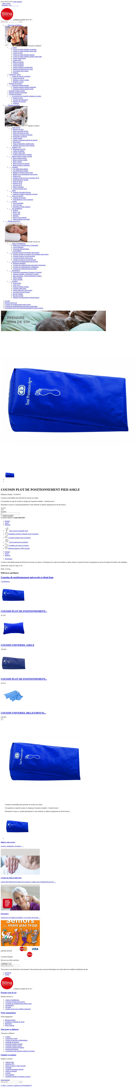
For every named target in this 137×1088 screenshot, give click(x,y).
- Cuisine (8, 1073)
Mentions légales (10, 1020)
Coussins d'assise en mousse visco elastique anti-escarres (31, 254)
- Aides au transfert (11, 1071)
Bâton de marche (18, 62)
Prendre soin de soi (12, 221)
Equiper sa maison (12, 105)
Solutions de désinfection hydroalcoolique (26, 297)
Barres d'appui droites (20, 158)
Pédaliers (16, 216)
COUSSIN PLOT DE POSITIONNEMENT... (24, 611)
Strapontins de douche (20, 136)
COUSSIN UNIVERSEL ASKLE (17, 645)
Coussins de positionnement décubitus (25, 269)
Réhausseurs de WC (19, 149)
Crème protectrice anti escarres (22, 290)
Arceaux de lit (17, 185)
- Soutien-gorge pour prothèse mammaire (18, 1009)
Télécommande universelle (21, 219)
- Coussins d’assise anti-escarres (15, 1002)
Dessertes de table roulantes (21, 207)
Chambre (13, 167)
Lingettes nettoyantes (19, 288)
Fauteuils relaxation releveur (22, 192)
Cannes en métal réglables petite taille (25, 51)
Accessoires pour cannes (20, 71)
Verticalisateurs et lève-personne (23, 199)
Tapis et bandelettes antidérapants (23, 144)
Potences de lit (17, 183)
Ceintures (16, 103)
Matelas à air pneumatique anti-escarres (25, 174)
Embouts (15, 73)
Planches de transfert (19, 101)
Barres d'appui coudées (20, 160)
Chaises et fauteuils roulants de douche (25, 140)
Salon (12, 190)
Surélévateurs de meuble (20, 180)
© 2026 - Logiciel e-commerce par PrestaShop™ (16, 1085)
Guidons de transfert (19, 198)
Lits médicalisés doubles (20, 171)
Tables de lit (16, 176)
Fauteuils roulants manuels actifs (23, 89)
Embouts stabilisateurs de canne (23, 69)
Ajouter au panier (7, 516)
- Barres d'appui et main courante (15, 1066)
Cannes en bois (17, 53)
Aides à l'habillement (17, 243)
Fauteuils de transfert (15, 83)
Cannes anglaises (18, 65)
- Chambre (8, 1067)
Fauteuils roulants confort (17, 91)
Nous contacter (9, 1025)
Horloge (15, 210)
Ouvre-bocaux (17, 205)
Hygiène (13, 281)
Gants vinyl (16, 285)
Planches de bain (18, 129)
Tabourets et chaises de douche (22, 135)
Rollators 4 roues (18, 82)
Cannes (13, 47)
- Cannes (7, 1037)
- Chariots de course (11, 1038)
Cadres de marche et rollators (19, 76)
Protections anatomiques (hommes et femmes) (27, 272)
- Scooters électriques (11, 1049)
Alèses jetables (17, 278)
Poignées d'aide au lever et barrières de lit (26, 178)
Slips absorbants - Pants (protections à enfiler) (27, 276)
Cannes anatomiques (19, 58)
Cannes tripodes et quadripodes (23, 67)
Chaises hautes (17, 138)
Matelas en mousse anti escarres (23, 172)
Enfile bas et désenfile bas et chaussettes (25, 245)
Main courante (17, 162)
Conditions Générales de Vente (14, 1022)
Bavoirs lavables (18, 296)
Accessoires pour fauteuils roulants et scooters (25, 96)
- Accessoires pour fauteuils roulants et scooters (20, 1051)
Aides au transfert (16, 196)
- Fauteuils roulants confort (13, 1046)
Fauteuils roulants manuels (19, 85)
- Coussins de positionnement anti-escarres (18, 1003)
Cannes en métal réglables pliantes (24, 55)
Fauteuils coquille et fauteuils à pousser (25, 194)
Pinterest (7, 525)
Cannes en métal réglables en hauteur (24, 49)
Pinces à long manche (20, 217)
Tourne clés (16, 214)
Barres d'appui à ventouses (21, 165)
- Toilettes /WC (9, 1064)
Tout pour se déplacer (13, 25)
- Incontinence (9, 1005)
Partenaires (8, 1024)
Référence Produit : (7, 494)
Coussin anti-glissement (20, 100)
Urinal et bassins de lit (20, 189)
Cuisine (13, 201)
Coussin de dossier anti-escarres (23, 258)
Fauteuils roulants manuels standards (24, 87)
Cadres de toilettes (18, 151)
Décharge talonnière (19, 263)
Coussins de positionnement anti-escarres (23, 261)
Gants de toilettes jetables (21, 287)
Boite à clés (16, 212)
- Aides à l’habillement (12, 1000)
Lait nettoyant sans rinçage (21, 292)
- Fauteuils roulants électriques (14, 1047)
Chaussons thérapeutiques (21, 249)
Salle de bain (14, 127)
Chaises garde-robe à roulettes (22, 154)
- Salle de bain (9, 1062)
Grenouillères (17, 251)
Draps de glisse (17, 181)
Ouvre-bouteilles (18, 203)
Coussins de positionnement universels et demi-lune (29, 265)
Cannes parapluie (18, 64)
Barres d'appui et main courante (20, 156)
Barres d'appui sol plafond (21, 163)
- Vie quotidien (9, 1075)
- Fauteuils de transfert (12, 1042)
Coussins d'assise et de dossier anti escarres (24, 252)
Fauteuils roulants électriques (18, 92)
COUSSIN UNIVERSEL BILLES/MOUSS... (23, 713)
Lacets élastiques (18, 247)
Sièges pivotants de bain (20, 131)
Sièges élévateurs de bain (21, 133)
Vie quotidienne (15, 208)
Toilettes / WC (15, 147)
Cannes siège (17, 60)
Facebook (8, 973)
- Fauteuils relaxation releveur (14, 1069)
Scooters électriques (15, 94)
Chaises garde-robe (19, 153)
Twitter (7, 974)
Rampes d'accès (18, 98)
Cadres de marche (18, 78)
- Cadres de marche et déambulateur (16, 1040)
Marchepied (16, 142)
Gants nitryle (17, 283)
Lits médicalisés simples (20, 169)
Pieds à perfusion (18, 187)
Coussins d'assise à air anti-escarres (24, 256)
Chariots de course (15, 74)
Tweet (7, 523)
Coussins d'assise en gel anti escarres (24, 260)
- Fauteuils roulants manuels (13, 1044)
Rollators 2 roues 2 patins (21, 80)
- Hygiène (8, 1007)
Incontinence (14, 270)
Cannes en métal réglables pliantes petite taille (27, 56)
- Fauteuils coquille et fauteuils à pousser (17, 1076)
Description (8, 559)
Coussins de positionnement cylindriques (26, 267)
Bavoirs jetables (18, 294)
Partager (7, 521)
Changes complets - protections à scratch (26, 274)
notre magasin (17, 1)
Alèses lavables (18, 279)
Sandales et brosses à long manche (24, 145)
